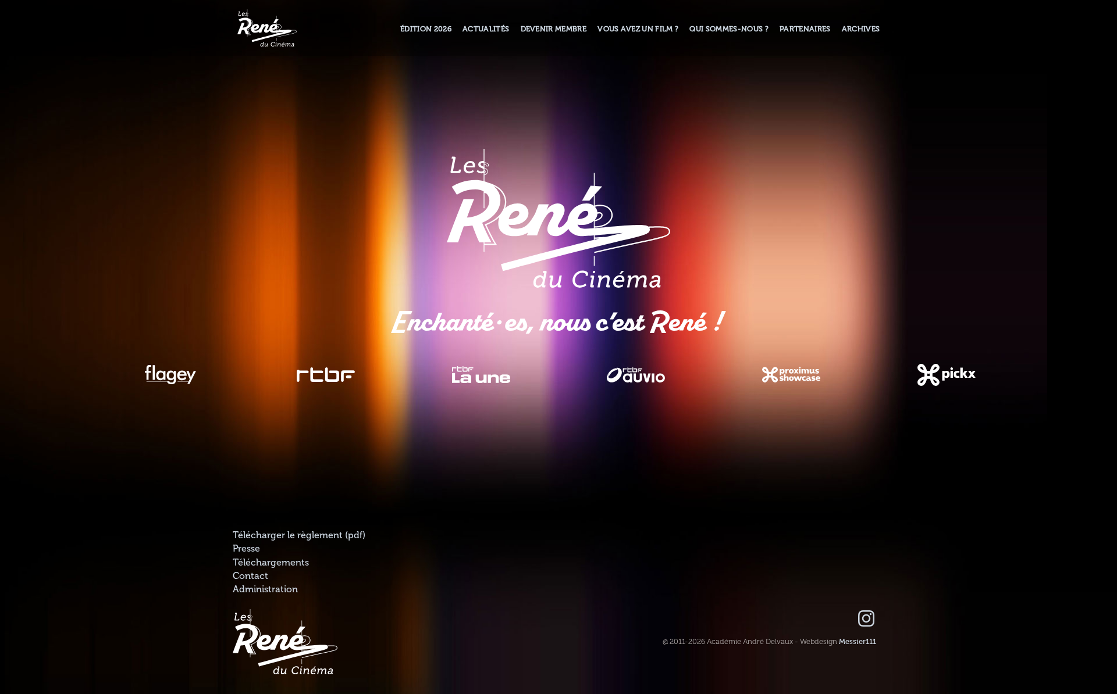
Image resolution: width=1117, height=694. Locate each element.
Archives (861, 29)
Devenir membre (553, 29)
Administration (265, 589)
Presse (246, 548)
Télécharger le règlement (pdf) (299, 535)
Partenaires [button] (805, 29)
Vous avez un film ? (637, 29)
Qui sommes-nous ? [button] (728, 29)
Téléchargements (271, 562)
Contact (250, 576)
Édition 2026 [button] (425, 29)
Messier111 (857, 642)
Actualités (486, 29)
